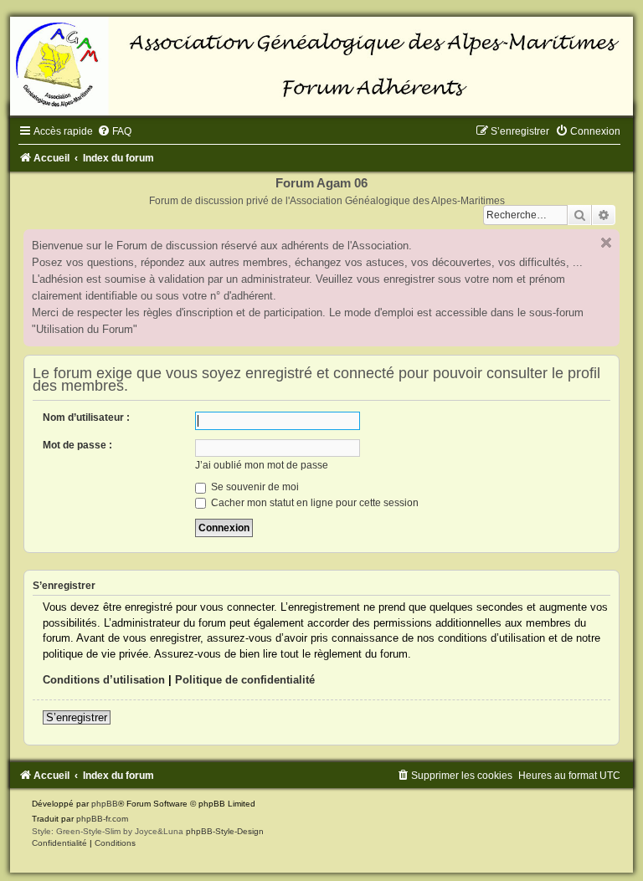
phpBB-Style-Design (225, 831)
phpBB (104, 803)
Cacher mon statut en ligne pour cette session (313, 503)
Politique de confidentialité (245, 680)
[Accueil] (321, 66)
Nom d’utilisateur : (86, 417)
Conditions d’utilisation (104, 680)
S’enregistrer (76, 717)
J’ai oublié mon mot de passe (261, 465)
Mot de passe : (77, 445)
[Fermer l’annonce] (606, 243)
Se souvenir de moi (253, 487)
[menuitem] (114, 131)
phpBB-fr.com (102, 818)
